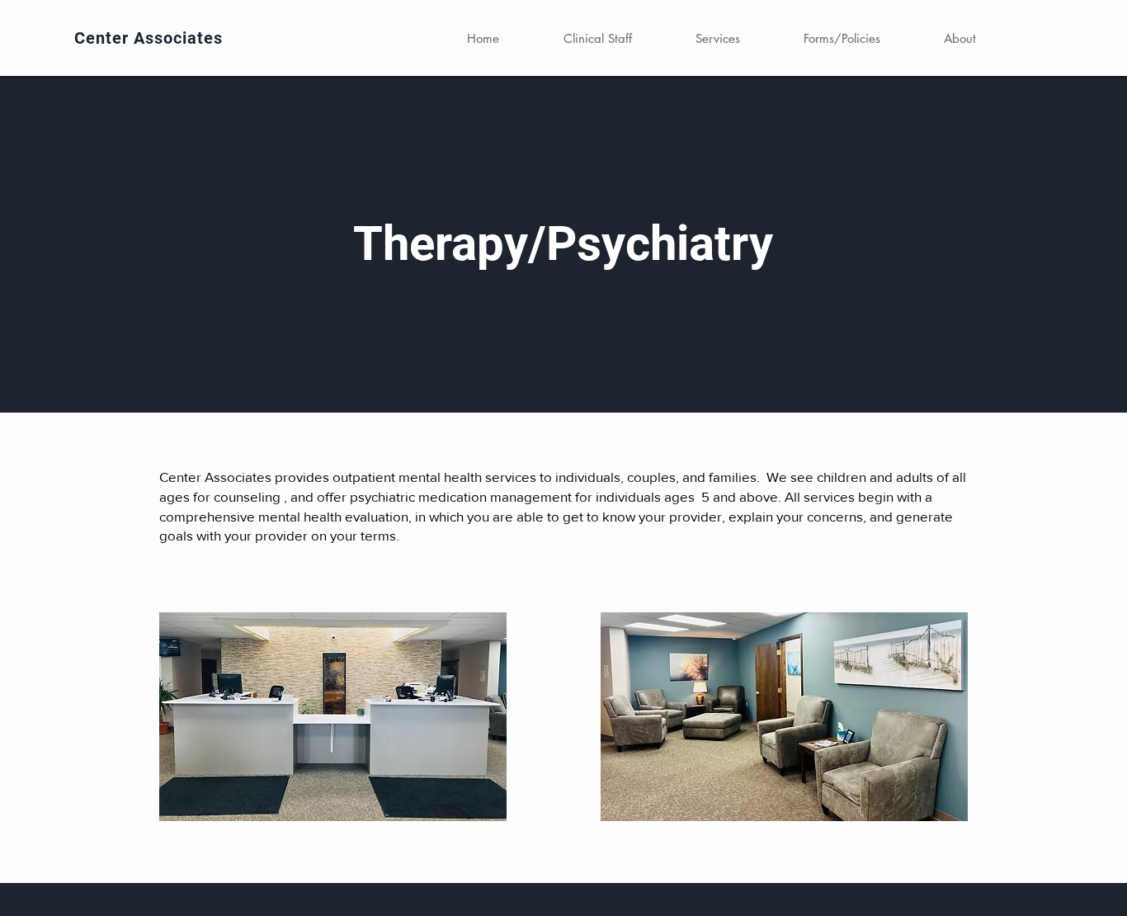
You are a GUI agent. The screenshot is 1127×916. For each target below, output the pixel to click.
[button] (717, 38)
